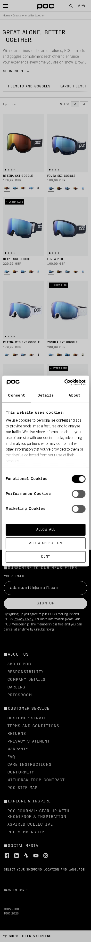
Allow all (45, 529)
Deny (45, 556)
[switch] (78, 494)
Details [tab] (45, 395)
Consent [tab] (16, 395)
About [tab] (74, 395)
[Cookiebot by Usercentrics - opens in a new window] (64, 382)
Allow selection (45, 543)
